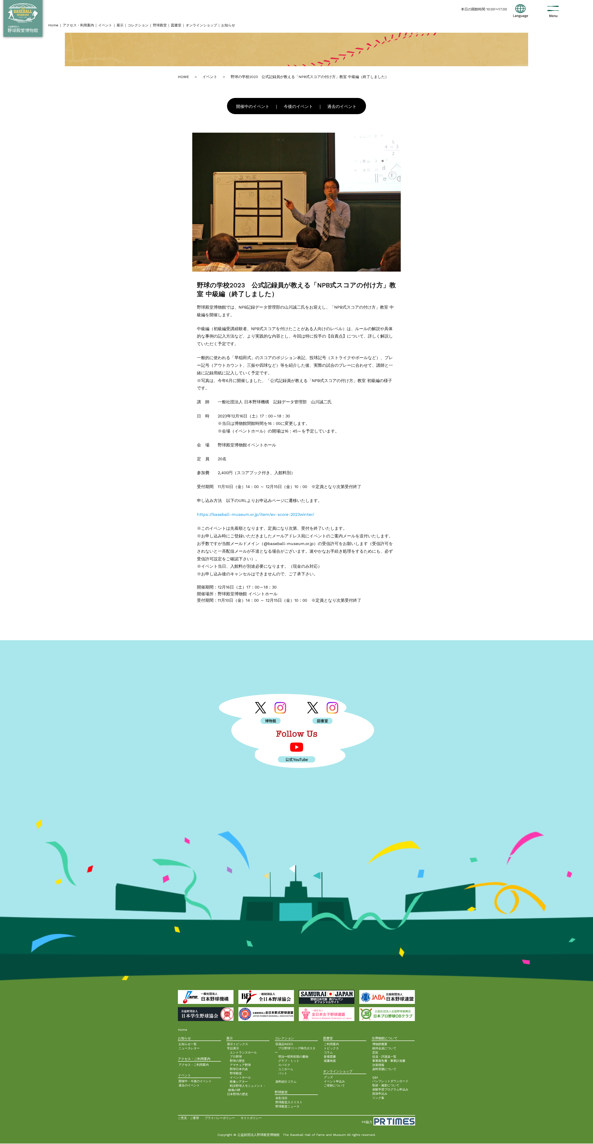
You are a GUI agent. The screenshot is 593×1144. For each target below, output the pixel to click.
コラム (328, 1052)
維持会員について (384, 1048)
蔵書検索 (330, 1061)
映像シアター (239, 1081)
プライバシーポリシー (220, 1118)
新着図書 (330, 1056)
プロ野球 (236, 1056)
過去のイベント (341, 106)
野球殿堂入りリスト (289, 1102)
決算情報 (378, 1065)
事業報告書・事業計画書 (388, 1061)
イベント (105, 25)
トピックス (331, 1048)
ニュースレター (189, 1048)
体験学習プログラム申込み (390, 1089)
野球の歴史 (237, 1061)
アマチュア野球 (240, 1065)
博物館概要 (379, 1044)
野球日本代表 (239, 1069)
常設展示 (233, 1048)
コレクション (138, 25)
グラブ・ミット (288, 1061)
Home (53, 25)
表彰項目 (281, 1098)
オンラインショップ (201, 25)
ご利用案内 (331, 1044)
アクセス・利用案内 (78, 25)
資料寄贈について (384, 1069)
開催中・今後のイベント (195, 1081)
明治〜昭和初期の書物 (293, 1056)
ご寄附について (334, 1085)
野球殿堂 (160, 25)
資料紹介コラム (285, 1081)
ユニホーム (285, 1069)
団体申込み (379, 1093)
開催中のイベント (252, 106)
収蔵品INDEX (284, 1044)
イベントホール (240, 1077)
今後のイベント (298, 106)
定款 (375, 1052)
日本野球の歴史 (237, 1094)
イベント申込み (334, 1081)
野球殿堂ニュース (287, 1106)
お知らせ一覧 (188, 1044)
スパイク (284, 1065)
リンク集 (378, 1098)
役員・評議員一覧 (384, 1056)
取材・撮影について (385, 1085)
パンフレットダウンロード (390, 1081)
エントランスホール (243, 1052)
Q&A (375, 1077)
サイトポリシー (251, 1118)
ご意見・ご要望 (188, 1118)
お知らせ (228, 25)
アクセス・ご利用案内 (194, 1064)
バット (282, 1073)
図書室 (176, 25)
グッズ (328, 1077)
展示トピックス (237, 1044)
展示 (120, 25)
